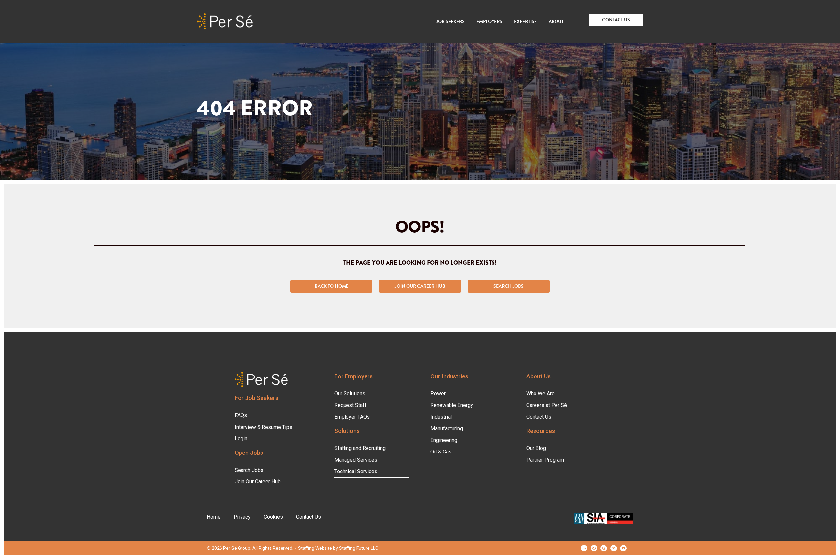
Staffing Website (315, 548)
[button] (616, 20)
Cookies (273, 517)
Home (213, 517)
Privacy (242, 517)
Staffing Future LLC (358, 548)
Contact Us (308, 517)
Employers (489, 21)
